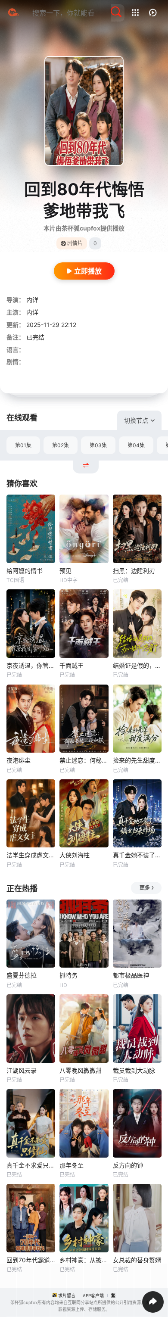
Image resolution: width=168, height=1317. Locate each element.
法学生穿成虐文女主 (30, 855)
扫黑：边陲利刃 (134, 570)
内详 (32, 299)
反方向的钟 (128, 1165)
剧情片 (75, 243)
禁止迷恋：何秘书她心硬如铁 (83, 760)
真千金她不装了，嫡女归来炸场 (137, 855)
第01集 (23, 445)
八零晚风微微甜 (80, 1070)
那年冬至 (71, 1165)
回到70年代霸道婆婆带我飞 (30, 1260)
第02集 (60, 445)
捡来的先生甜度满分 (137, 760)
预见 (65, 570)
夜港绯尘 (18, 760)
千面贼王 (71, 665)
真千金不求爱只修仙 (30, 1165)
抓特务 (68, 975)
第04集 (136, 445)
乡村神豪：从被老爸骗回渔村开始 (83, 1260)
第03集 (98, 445)
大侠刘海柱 (74, 855)
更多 (145, 887)
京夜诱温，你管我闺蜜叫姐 (30, 665)
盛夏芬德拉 (21, 975)
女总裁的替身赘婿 (137, 1260)
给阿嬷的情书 (24, 570)
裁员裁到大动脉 (134, 1070)
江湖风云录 (21, 1070)
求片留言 (66, 1295)
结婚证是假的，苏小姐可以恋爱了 (137, 665)
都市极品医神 (131, 975)
